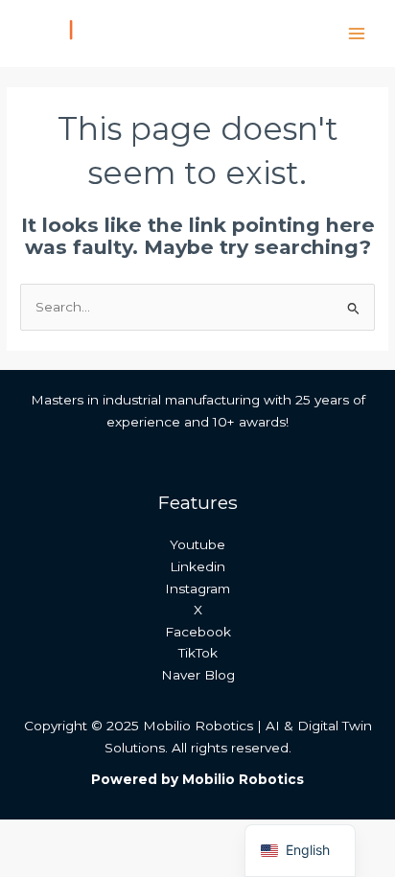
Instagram (197, 588)
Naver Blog (198, 674)
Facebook (198, 631)
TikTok (198, 652)
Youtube (197, 544)
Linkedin (197, 566)
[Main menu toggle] (357, 34)
